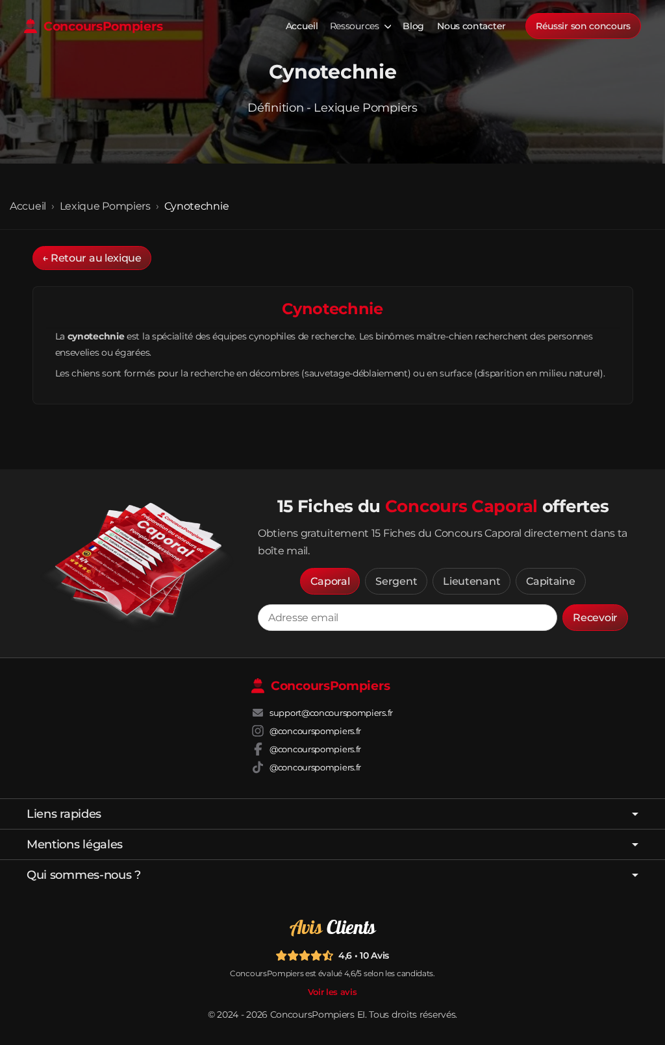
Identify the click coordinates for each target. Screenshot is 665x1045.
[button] (330, 581)
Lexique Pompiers (105, 206)
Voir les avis (332, 992)
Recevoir (595, 617)
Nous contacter (471, 26)
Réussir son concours (583, 26)
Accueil (302, 26)
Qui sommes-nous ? (84, 875)
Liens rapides (64, 814)
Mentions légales (75, 844)
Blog (413, 26)
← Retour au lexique (92, 258)
